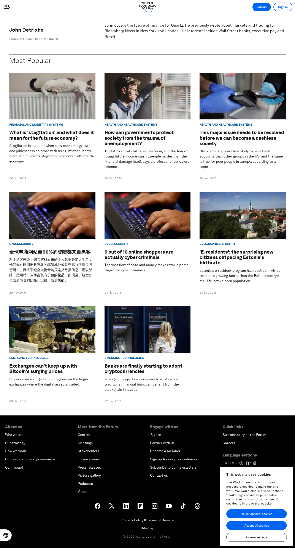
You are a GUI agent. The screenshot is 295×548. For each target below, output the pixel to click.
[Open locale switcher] (5, 535)
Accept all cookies (256, 525)
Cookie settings (256, 537)
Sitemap (147, 528)
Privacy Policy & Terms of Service (147, 520)
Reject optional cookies (256, 514)
